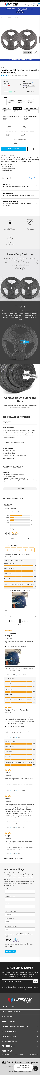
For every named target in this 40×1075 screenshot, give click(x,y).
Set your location (34, 178)
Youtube (6, 1054)
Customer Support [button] (12, 1011)
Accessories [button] (8, 1046)
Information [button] (8, 1006)
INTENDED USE (10, 919)
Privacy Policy (13, 1072)
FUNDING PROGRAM (11, 926)
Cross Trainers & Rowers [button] (15, 1026)
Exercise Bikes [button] (9, 1021)
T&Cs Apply (33, 92)
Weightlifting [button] (9, 1041)
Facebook (35, 1054)
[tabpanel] (19, 40)
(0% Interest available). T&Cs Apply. (29, 86)
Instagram (21, 1054)
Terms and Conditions (24, 1072)
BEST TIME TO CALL (11, 911)
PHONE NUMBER (10, 896)
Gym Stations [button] (9, 1031)
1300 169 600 (25, 1067)
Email (7, 904)
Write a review (25, 75)
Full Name (8, 889)
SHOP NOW (19, 12)
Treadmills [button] (8, 1016)
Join (35, 981)
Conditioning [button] (9, 1036)
